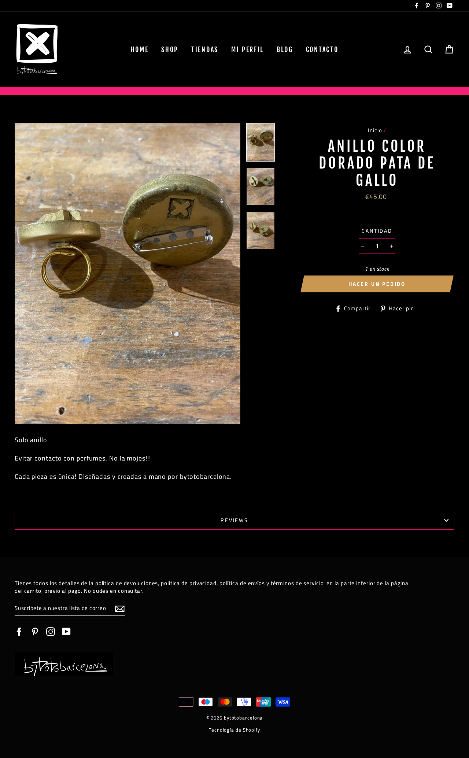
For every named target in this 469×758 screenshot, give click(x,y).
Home (140, 49)
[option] (128, 273)
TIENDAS (204, 49)
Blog (285, 49)
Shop (169, 49)
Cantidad (377, 230)
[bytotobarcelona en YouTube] (66, 631)
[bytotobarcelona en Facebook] (19, 631)
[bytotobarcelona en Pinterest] (34, 631)
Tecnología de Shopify (234, 729)
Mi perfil (247, 49)
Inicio (375, 130)
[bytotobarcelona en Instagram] (50, 631)
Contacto (322, 49)
